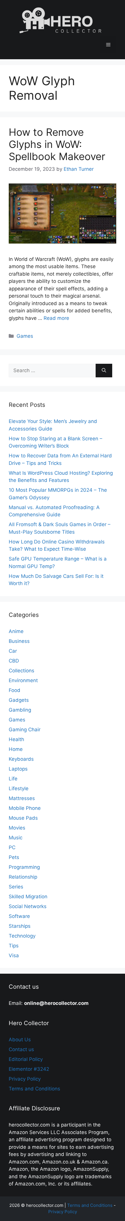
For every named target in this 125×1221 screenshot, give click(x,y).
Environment (23, 680)
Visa (14, 955)
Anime (16, 631)
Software (19, 916)
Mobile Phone (25, 808)
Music (15, 837)
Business (19, 641)
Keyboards (21, 759)
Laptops (18, 769)
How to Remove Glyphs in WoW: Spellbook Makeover (57, 144)
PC (12, 847)
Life (13, 779)
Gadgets (19, 700)
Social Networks (28, 906)
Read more (56, 318)
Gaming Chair (24, 729)
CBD (14, 661)
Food (14, 690)
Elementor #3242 (29, 1069)
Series (16, 887)
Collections (21, 670)
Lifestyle (18, 788)
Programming (24, 867)
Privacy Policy (25, 1079)
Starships (20, 926)
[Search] (104, 371)
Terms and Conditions (34, 1089)
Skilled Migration (28, 896)
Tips (14, 946)
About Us (20, 1039)
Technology (22, 936)
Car (13, 651)
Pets (14, 857)
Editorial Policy (26, 1059)
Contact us (21, 1049)
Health (16, 739)
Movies (17, 828)
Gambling (20, 710)
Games (25, 336)
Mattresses (22, 798)
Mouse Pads (23, 818)
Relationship (23, 877)
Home (16, 749)
